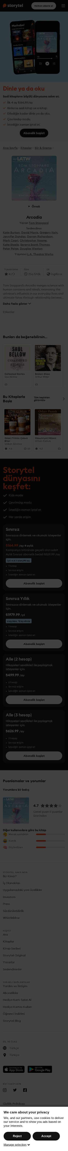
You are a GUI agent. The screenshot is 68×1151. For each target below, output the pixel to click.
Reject (17, 1136)
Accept (46, 1136)
